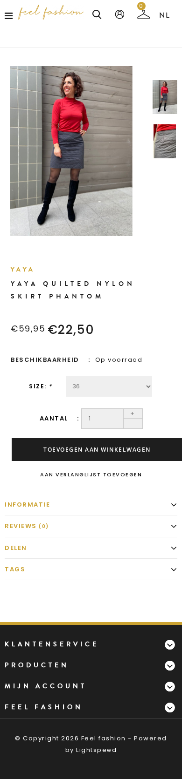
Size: (40, 386)
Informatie (27, 504)
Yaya (23, 269)
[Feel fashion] (51, 12)
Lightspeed (96, 749)
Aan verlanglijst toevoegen (91, 474)
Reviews (27, 526)
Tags (15, 569)
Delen (16, 547)
